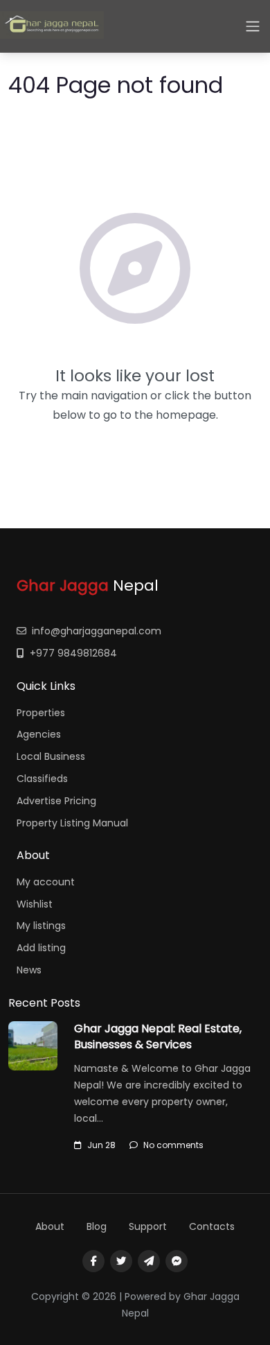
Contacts (212, 1226)
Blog (97, 1226)
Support (148, 1226)
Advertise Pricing (56, 801)
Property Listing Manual (72, 823)
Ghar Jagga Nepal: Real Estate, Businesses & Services (158, 1036)
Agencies (39, 734)
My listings (41, 925)
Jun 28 (101, 1145)
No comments (173, 1145)
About (49, 1226)
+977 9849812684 (73, 653)
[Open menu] (252, 26)
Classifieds (42, 779)
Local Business (51, 756)
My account (46, 882)
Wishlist (35, 904)
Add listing (41, 948)
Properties (41, 713)
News (29, 970)
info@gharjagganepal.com (96, 631)
